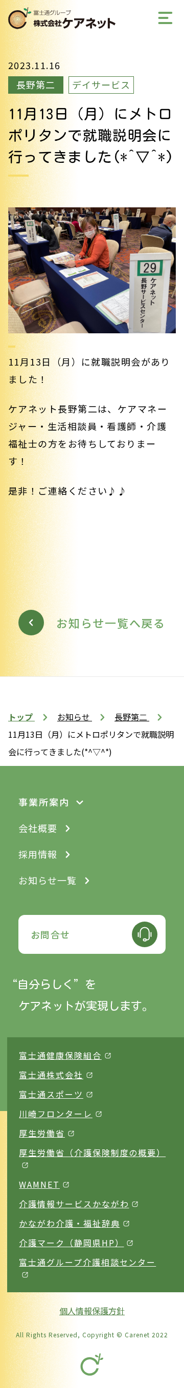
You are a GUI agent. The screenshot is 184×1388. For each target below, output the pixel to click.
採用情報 (37, 854)
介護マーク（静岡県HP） (71, 1242)
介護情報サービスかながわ (74, 1204)
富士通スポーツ (51, 1094)
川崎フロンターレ (55, 1113)
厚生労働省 (42, 1133)
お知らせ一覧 (47, 880)
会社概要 (37, 828)
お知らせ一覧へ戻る (111, 622)
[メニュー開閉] (165, 18)
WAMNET (39, 1184)
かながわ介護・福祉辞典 (69, 1223)
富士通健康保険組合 (60, 1055)
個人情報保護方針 (92, 1311)
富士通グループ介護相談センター (87, 1262)
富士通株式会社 (51, 1075)
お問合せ (51, 934)
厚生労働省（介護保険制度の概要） (92, 1152)
